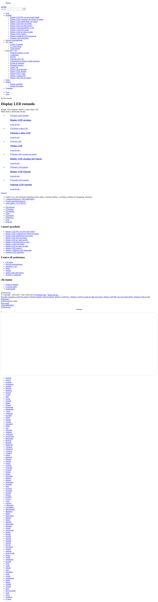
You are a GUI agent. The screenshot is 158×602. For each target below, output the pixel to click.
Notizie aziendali (16, 84)
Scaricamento (15, 49)
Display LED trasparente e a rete (22, 28)
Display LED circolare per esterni (26, 159)
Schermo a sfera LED (20, 133)
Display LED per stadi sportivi (21, 26)
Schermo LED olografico (19, 38)
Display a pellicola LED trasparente (23, 36)
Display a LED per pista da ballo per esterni (87, 297)
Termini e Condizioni (13, 275)
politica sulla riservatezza (15, 273)
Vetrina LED (16, 146)
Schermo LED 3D (17, 59)
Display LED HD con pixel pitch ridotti (24, 17)
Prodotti (8, 15)
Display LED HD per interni (20, 78)
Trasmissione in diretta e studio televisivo (25, 61)
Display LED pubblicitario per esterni (24, 21)
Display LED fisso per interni (21, 24)
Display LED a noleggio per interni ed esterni (26, 19)
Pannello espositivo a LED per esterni (14, 297)
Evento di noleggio (17, 63)
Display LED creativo (18, 34)
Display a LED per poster (19, 30)
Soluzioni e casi (11, 266)
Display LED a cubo (17, 74)
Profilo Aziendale (16, 44)
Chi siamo (9, 262)
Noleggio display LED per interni (41, 297)
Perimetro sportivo (17, 65)
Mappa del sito (53, 295)
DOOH (13, 57)
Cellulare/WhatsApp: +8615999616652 (20, 199)
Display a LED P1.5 (62, 297)
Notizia (8, 82)
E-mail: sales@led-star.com (15, 201)
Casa (7, 13)
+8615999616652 (7, 305)
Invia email (5, 303)
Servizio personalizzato (14, 40)
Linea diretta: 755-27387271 (16, 203)
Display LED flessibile (18, 69)
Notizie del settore (16, 86)
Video (8, 80)
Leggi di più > (15, 124)
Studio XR (14, 67)
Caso (7, 94)
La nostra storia (15, 47)
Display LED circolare (20, 120)
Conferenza (14, 55)
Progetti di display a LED (19, 53)
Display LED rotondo (18, 72)
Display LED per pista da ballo (21, 32)
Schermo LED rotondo (21, 184)
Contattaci (9, 88)
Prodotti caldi (41, 295)
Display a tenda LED (18, 76)
